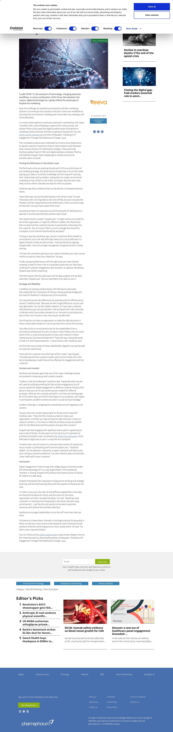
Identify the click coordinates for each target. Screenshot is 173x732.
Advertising (93, 702)
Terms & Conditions (138, 697)
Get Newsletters (29, 705)
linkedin (24, 711)
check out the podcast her (31, 134)
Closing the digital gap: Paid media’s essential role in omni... (138, 93)
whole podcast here (48, 534)
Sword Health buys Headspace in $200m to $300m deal (37, 641)
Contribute (111, 697)
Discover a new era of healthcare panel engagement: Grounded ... (131, 630)
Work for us (134, 702)
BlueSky (27, 711)
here (64, 137)
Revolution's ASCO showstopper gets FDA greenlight (37, 608)
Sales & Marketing (124, 674)
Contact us (93, 707)
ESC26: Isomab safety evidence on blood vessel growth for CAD (84, 629)
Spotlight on (149, 674)
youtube (20, 711)
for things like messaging (66, 436)
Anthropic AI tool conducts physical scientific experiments (39, 616)
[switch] (72, 29)
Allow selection (152, 15)
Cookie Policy (112, 702)
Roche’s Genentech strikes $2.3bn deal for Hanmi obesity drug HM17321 (39, 633)
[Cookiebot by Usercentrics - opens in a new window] (16, 29)
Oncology (65, 674)
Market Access (42, 674)
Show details (132, 29)
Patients (84, 674)
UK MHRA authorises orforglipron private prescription (36, 624)
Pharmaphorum (37, 723)
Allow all (152, 7)
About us (92, 697)
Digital (21, 674)
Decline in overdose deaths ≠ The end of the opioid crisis (139, 53)
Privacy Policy (112, 707)
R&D (102, 674)
